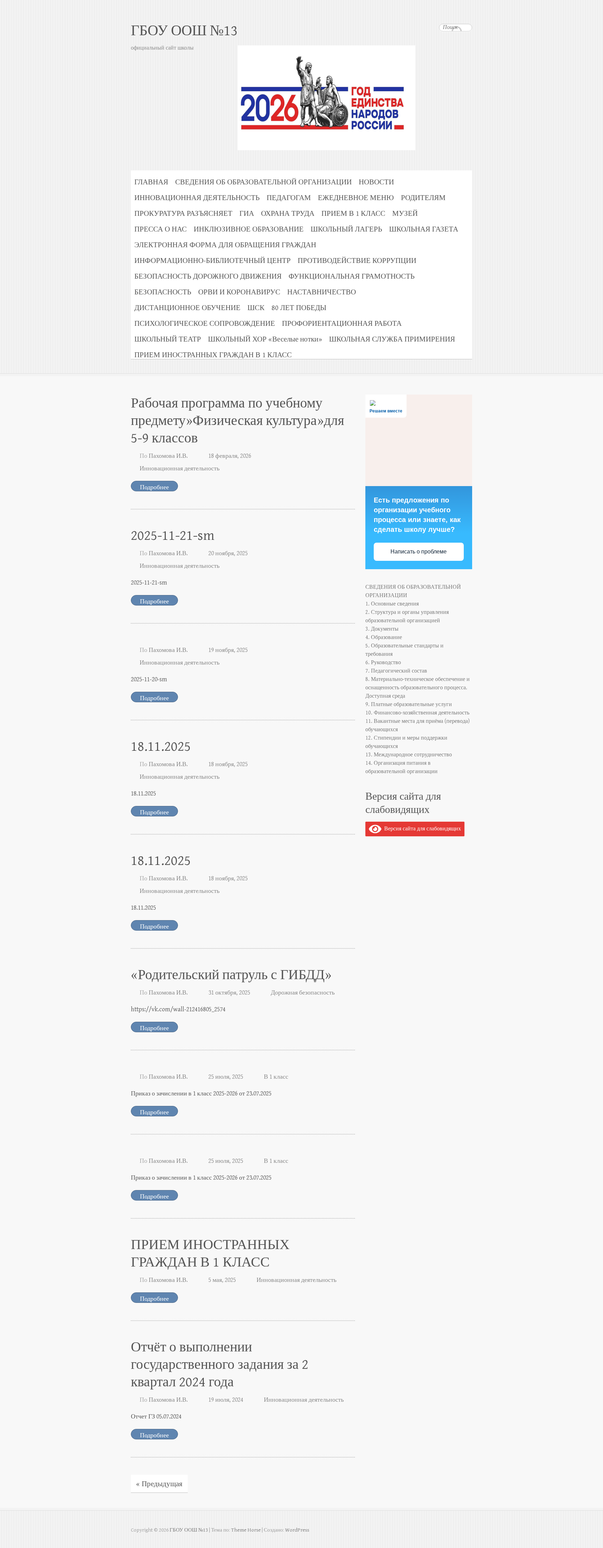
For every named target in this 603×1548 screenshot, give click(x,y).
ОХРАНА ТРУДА (287, 214)
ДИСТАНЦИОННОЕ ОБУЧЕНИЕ (187, 308)
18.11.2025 (161, 747)
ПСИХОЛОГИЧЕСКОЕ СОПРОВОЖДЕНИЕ (204, 324)
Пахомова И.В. (168, 456)
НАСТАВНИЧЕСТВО (321, 292)
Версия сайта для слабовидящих (421, 829)
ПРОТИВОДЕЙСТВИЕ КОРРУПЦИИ (357, 261)
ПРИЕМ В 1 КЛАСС (353, 214)
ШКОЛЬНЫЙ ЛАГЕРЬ (346, 229)
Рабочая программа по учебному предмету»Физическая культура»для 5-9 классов (237, 420)
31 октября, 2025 (229, 992)
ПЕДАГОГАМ (289, 198)
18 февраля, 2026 (229, 456)
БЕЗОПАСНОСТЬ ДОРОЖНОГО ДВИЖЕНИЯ (208, 276)
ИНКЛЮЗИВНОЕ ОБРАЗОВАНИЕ (249, 229)
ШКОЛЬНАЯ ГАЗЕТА (423, 229)
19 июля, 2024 (225, 1399)
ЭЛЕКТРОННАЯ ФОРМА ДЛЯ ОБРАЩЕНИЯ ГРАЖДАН (225, 245)
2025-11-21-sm (173, 536)
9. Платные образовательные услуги (408, 704)
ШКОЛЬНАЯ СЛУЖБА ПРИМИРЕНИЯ (392, 339)
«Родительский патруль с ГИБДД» (231, 975)
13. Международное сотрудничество (408, 754)
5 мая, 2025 (222, 1280)
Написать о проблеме (418, 552)
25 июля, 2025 (225, 1076)
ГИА (246, 214)
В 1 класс (276, 1076)
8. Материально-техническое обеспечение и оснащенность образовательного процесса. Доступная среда (417, 687)
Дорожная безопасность (303, 992)
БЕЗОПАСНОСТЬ (162, 292)
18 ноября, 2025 (228, 764)
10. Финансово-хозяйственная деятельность (417, 713)
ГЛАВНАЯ (151, 182)
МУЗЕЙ (405, 214)
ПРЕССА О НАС (160, 229)
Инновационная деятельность (179, 468)
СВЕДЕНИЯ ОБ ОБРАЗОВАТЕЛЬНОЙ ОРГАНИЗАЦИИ (263, 182)
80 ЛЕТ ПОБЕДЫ (298, 308)
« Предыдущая (159, 1484)
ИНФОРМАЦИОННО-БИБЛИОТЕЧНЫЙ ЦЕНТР (212, 261)
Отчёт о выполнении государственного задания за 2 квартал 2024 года (219, 1364)
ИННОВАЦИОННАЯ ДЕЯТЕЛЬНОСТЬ (197, 198)
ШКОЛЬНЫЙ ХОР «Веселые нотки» (265, 339)
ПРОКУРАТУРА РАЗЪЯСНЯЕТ (183, 214)
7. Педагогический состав (396, 671)
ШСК (256, 308)
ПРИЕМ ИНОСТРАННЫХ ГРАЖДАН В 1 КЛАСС (213, 355)
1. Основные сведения (392, 604)
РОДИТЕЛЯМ (423, 198)
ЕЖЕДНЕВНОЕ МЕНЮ (356, 198)
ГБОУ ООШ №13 (184, 30)
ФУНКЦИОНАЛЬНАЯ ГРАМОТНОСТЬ (352, 276)
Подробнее (154, 487)
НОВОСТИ (376, 182)
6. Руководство (383, 662)
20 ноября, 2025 (228, 553)
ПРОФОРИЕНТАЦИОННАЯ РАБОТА (342, 324)
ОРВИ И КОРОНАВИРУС (239, 292)
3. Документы (382, 629)
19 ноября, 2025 (228, 650)
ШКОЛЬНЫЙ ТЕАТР (167, 339)
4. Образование (383, 637)
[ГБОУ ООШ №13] (301, 82)
